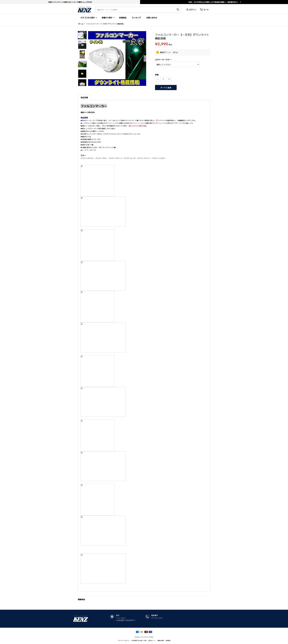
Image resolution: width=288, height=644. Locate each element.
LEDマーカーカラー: (163, 59)
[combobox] (138, 9)
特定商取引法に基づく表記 (139, 640)
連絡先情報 (161, 640)
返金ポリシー (152, 640)
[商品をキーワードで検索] (178, 9)
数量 (157, 74)
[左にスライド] (89, 58)
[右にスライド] (145, 58)
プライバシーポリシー (124, 640)
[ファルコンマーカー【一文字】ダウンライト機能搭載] (82, 35)
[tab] (84, 97)
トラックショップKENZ (146, 637)
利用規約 (168, 640)
